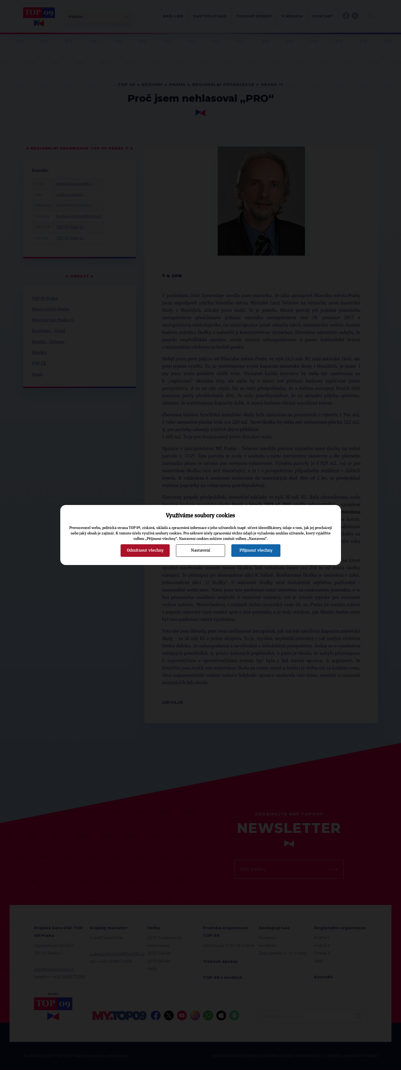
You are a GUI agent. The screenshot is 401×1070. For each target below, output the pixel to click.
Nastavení (200, 550)
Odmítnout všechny (145, 550)
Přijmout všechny (256, 550)
